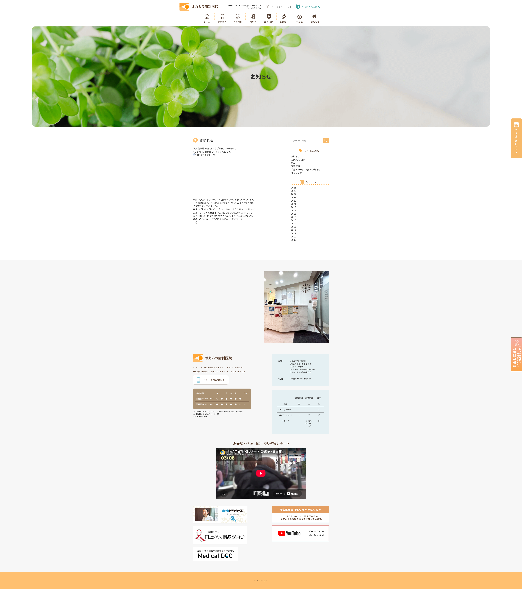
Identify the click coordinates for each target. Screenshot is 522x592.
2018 (293, 210)
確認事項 (295, 166)
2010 (293, 236)
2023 (293, 197)
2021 (293, 203)
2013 (293, 226)
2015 (293, 220)
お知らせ (295, 156)
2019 (293, 207)
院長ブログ (296, 172)
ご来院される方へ (311, 6)
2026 (293, 187)
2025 (293, 190)
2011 (293, 233)
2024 (293, 194)
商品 (293, 163)
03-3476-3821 (280, 6)
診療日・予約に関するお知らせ (306, 169)
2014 (293, 223)
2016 (293, 217)
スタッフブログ (298, 159)
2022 (293, 200)
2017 (293, 213)
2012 (293, 230)
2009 (293, 239)
